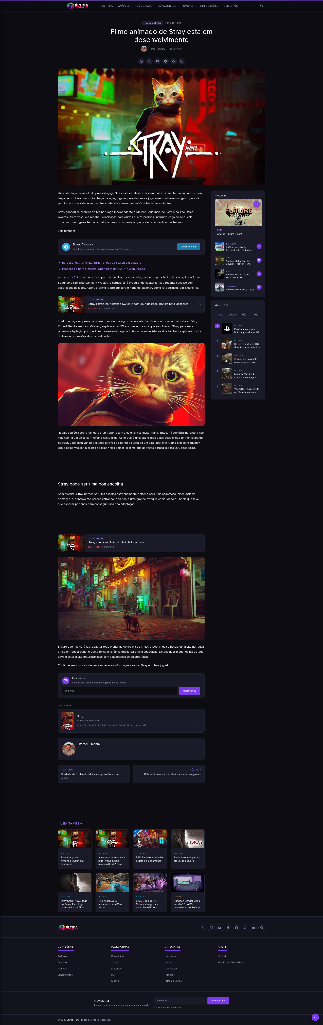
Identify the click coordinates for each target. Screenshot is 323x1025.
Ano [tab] (256, 314)
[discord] (253, 927)
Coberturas (171, 968)
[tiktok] (228, 927)
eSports (169, 962)
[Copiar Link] (181, 61)
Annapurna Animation (72, 277)
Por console (144, 5)
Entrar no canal (189, 246)
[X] (149, 61)
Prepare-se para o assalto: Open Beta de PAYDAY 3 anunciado (103, 269)
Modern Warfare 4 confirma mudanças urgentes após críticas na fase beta (248, 376)
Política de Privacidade (231, 962)
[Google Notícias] (261, 927)
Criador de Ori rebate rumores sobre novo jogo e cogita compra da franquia (247, 361)
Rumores (188, 5)
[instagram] (211, 927)
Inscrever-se (189, 690)
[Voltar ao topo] (315, 1017)
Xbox (114, 962)
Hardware (170, 956)
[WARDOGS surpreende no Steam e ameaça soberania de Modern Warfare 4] (227, 388)
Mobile (115, 980)
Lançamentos (167, 5)
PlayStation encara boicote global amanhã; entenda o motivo (247, 331)
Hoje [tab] (220, 314)
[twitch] (245, 927)
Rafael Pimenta (157, 48)
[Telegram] (165, 61)
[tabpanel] (238, 358)
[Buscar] (261, 6)
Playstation (117, 956)
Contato (222, 956)
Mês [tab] (244, 314)
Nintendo (116, 968)
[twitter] (203, 927)
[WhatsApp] (141, 61)
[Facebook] (157, 61)
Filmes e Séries (208, 5)
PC (113, 974)
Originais (62, 962)
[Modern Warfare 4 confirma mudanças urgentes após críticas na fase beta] (227, 373)
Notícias (107, 5)
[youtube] (219, 927)
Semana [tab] (232, 314)
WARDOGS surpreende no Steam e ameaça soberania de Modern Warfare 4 (246, 391)
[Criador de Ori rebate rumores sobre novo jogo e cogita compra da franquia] (227, 358)
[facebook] (236, 927)
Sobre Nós (231, 5)
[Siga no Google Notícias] (173, 61)
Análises (124, 5)
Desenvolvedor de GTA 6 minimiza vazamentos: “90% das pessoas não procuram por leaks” (247, 346)
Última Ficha (73, 1019)
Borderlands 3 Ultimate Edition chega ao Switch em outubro (101, 262)
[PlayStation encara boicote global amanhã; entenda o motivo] (227, 328)
